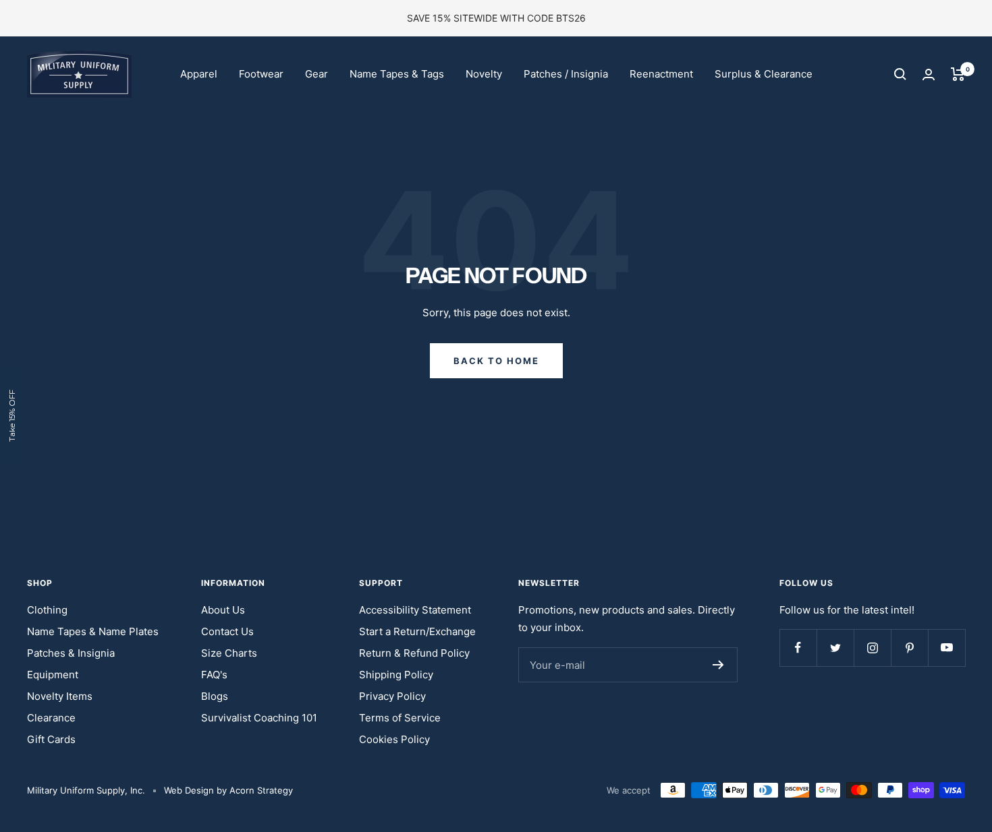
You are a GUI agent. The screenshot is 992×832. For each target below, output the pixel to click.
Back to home (496, 360)
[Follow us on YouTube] (946, 647)
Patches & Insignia (71, 653)
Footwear (261, 73)
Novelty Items (59, 696)
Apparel (198, 73)
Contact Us (227, 631)
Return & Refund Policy (414, 653)
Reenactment (661, 73)
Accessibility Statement (415, 609)
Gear (316, 73)
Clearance (51, 717)
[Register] (718, 665)
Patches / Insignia (566, 73)
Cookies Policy (394, 739)
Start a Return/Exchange (417, 631)
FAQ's (214, 674)
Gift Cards (51, 739)
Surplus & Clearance (763, 73)
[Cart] (958, 74)
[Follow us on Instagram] (872, 647)
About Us (223, 609)
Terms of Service (400, 717)
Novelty (484, 73)
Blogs (214, 696)
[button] (12, 416)
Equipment (52, 674)
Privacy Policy (392, 696)
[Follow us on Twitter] (835, 647)
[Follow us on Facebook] (798, 647)
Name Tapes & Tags (397, 73)
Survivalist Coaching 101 (259, 717)
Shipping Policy (396, 674)
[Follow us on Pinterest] (909, 647)
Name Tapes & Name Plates (93, 631)
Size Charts (229, 653)
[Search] (900, 74)
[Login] (928, 74)
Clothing (47, 609)
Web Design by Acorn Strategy (228, 790)
